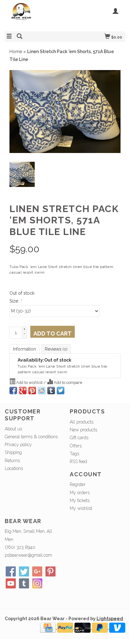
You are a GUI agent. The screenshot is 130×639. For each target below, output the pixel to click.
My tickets (80, 500)
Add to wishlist (29, 382)
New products (83, 429)
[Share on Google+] (23, 390)
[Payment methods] (48, 627)
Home (15, 51)
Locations (14, 468)
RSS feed (78, 461)
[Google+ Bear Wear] (37, 571)
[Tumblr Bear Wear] (24, 583)
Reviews (56, 349)
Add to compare (67, 382)
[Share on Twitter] (60, 390)
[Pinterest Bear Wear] (50, 571)
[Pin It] (32, 390)
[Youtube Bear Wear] (11, 583)
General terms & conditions (31, 436)
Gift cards (79, 437)
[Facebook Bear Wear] (11, 571)
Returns (12, 460)
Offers (76, 445)
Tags (74, 453)
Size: (15, 300)
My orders (80, 492)
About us (13, 428)
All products (81, 421)
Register (78, 484)
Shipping (13, 452)
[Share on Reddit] (41, 390)
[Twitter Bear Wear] (24, 571)
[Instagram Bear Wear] (37, 583)
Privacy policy (18, 444)
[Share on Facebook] (13, 390)
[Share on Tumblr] (51, 390)
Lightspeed (110, 618)
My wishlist (81, 508)
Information (24, 349)
